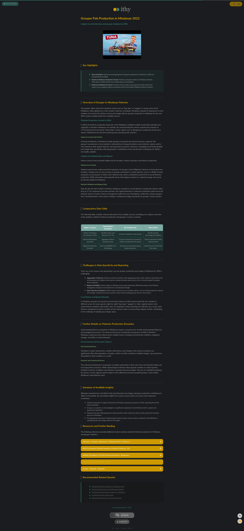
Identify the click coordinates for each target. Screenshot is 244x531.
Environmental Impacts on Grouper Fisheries (106, 498)
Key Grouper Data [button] (130, 227)
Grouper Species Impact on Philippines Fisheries (108, 489)
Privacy (123, 528)
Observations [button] (153, 227)
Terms (130, 528)
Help (117, 528)
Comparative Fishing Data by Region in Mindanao (108, 492)
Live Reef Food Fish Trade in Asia (102, 495)
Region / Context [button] (90, 227)
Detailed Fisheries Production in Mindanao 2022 (108, 486)
